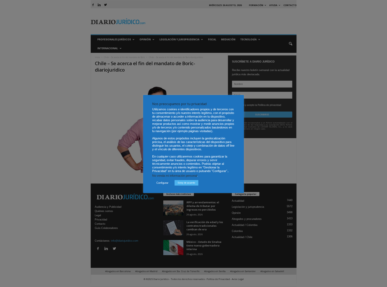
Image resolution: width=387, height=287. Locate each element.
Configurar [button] (162, 182)
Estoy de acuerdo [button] (186, 183)
